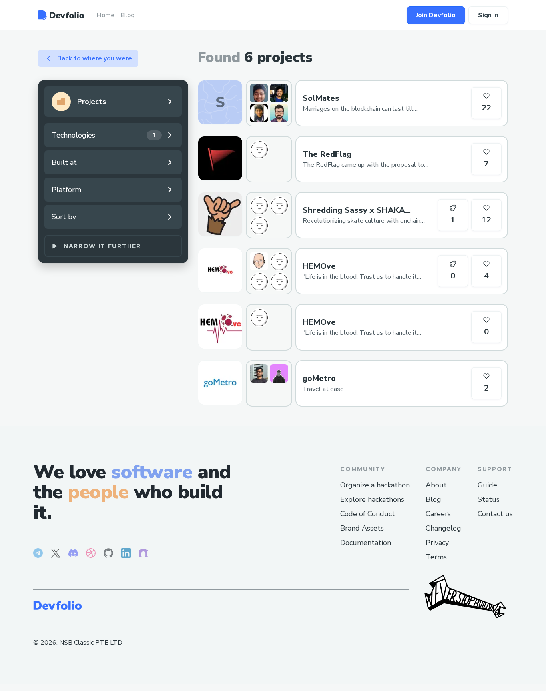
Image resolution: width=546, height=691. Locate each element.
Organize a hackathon (375, 485)
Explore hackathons (372, 499)
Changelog (443, 528)
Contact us (495, 514)
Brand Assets (362, 528)
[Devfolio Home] (61, 15)
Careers (438, 514)
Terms (436, 557)
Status (489, 499)
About (436, 485)
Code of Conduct (367, 514)
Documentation (365, 542)
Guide (487, 485)
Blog (433, 499)
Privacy (437, 542)
